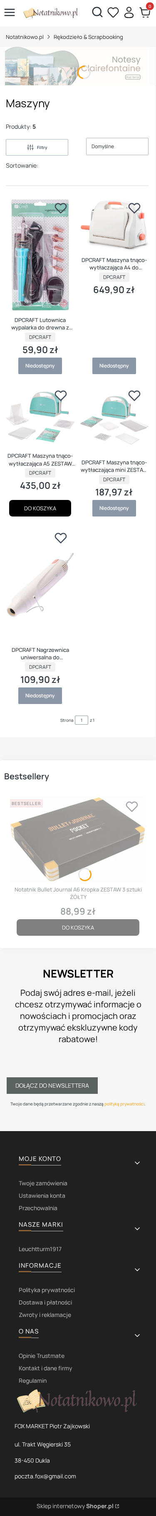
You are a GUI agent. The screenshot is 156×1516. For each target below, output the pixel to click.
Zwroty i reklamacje (45, 1315)
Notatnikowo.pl (25, 37)
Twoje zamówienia (43, 1183)
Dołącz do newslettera (52, 1085)
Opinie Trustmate (41, 1356)
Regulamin (33, 1380)
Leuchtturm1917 (40, 1249)
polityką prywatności (124, 1104)
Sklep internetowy (75, 1506)
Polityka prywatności (47, 1290)
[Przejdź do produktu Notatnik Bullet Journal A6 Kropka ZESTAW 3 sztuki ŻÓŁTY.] (78, 839)
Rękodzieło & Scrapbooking (88, 37)
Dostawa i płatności (45, 1302)
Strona (67, 720)
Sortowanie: (22, 165)
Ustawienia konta (42, 1195)
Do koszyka (40, 508)
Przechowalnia (38, 1208)
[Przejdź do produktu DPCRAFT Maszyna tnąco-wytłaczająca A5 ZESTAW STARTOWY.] (40, 417)
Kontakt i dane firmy (45, 1368)
